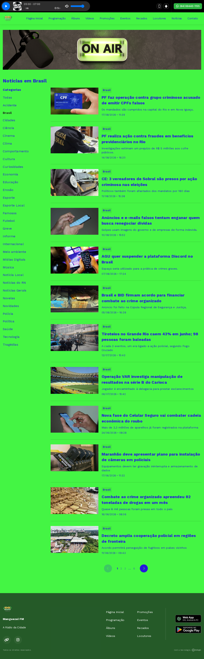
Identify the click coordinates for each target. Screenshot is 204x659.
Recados (141, 18)
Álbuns (75, 18)
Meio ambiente (14, 252)
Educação (10, 182)
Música (8, 267)
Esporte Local (14, 205)
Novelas (9, 298)
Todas (7, 97)
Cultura (9, 159)
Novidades (11, 306)
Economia (10, 174)
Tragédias (10, 344)
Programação (57, 18)
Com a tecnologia (182, 650)
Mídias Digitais (14, 259)
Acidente (10, 105)
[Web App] (159, 6)
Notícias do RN (14, 283)
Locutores (159, 18)
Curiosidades (13, 167)
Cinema (9, 136)
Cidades (9, 120)
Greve (7, 228)
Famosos (10, 213)
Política (9, 321)
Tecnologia (11, 337)
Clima (7, 143)
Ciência (8, 128)
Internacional (13, 244)
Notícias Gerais (14, 290)
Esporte (9, 197)
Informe (9, 236)
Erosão (8, 190)
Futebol (9, 221)
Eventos (125, 18)
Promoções (107, 18)
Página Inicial (34, 18)
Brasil (7, 113)
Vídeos (89, 18)
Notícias (177, 18)
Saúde (8, 329)
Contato (192, 18)
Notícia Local (13, 275)
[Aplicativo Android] (166, 6)
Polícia (8, 314)
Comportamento (16, 151)
